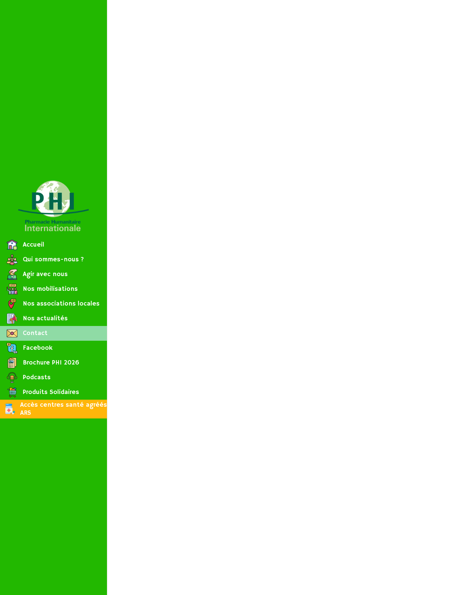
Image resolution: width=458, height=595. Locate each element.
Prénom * (284, 84)
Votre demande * (293, 467)
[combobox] (355, 64)
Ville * (280, 222)
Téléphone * (287, 291)
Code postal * (289, 188)
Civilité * (283, 50)
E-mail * (282, 257)
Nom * (280, 119)
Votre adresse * (290, 153)
